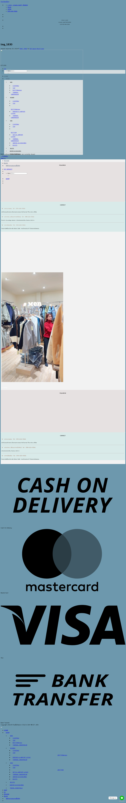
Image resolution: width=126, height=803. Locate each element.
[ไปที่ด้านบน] (1, 727)
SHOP (8, 179)
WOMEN (12, 97)
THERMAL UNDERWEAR (20, 745)
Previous (4, 156)
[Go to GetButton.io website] (122, 801)
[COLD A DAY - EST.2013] (3, 51)
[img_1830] (42, 152)
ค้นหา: (9, 173)
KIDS (11, 121)
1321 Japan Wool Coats (36, 49)
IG (4, 792)
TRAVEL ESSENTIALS (16, 788)
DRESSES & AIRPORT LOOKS (22, 757)
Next (3, 158)
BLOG (6, 163)
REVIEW (6, 161)
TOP (14, 740)
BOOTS (15, 779)
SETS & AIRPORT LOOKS (20, 772)
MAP (5, 790)
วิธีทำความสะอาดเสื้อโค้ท (13, 166)
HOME (6, 730)
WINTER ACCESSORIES (20, 777)
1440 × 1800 (23, 49)
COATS (15, 738)
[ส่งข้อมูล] (8, 175)
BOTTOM (14, 109)
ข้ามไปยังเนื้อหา (5, 2)
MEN (11, 82)
